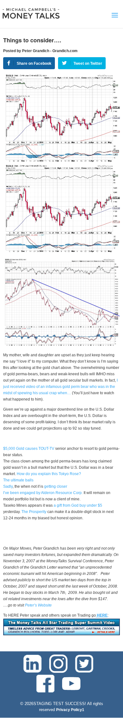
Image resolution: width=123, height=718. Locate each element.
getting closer (55, 486)
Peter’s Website (38, 605)
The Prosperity (34, 512)
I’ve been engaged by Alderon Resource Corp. (43, 493)
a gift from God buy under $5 (77, 505)
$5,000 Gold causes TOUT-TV (28, 448)
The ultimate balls (18, 480)
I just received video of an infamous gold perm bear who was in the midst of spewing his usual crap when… (60, 386)
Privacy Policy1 (70, 710)
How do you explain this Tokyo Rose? (49, 474)
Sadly (8, 486)
